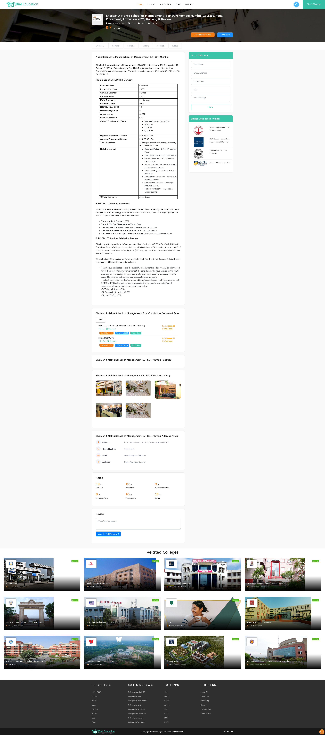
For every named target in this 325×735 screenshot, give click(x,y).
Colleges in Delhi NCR (136, 692)
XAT (166, 709)
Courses (151, 4)
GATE (166, 696)
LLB (93, 718)
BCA (93, 722)
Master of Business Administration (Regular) (122, 326)
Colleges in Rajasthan (136, 722)
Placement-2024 (122, 333)
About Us (204, 692)
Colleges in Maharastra (137, 714)
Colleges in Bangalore (136, 709)
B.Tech (94, 696)
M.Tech (94, 714)
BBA (93, 705)
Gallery (146, 46)
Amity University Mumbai (220, 162)
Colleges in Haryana (135, 718)
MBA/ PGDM (97, 692)
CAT (166, 692)
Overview (100, 46)
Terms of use (205, 714)
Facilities (131, 46)
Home (141, 4)
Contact (189, 4)
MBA (100, 320)
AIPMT (167, 705)
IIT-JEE (166, 701)
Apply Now (225, 35)
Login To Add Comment (108, 534)
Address (160, 46)
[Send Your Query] (321, 731)
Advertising (205, 701)
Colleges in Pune (134, 705)
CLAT (166, 714)
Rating (175, 46)
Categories (165, 4)
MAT (166, 718)
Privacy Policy (206, 709)
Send (210, 107)
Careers (204, 705)
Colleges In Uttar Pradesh (137, 701)
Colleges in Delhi (134, 696)
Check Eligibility (106, 333)
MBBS (94, 701)
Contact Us (205, 696)
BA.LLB (95, 709)
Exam (178, 4)
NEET (166, 722)
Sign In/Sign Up (314, 4)
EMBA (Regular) (106, 338)
